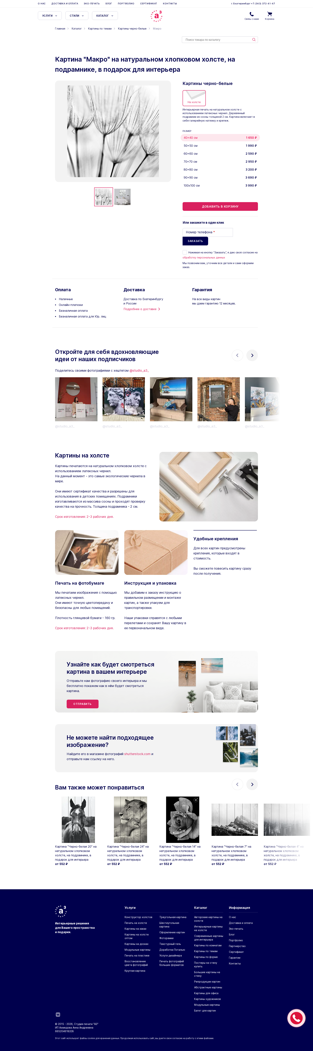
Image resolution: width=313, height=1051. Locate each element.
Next (252, 355)
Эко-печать (92, 3)
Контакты (170, 3)
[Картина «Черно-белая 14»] (182, 820)
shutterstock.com (137, 754)
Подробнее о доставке (140, 309)
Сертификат (148, 3)
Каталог (102, 15)
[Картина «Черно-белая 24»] (130, 820)
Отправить (82, 703)
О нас (42, 3)
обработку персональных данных (204, 257)
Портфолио (126, 3)
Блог (109, 3)
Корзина (269, 19)
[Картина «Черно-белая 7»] (235, 820)
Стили (74, 15)
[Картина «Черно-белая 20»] (78, 820)
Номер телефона (200, 232)
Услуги (47, 15)
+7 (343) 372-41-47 (263, 3)
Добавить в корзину (220, 206)
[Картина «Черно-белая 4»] (287, 820)
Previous (237, 355)
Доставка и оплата (64, 3)
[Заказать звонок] (296, 1018)
